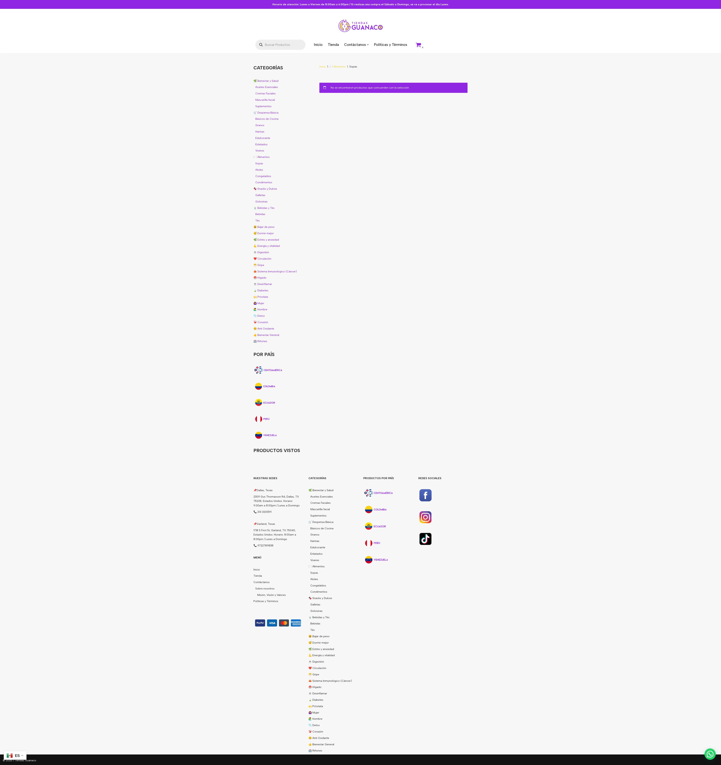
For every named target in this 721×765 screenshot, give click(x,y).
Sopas (259, 163)
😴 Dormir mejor (263, 233)
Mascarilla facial (265, 99)
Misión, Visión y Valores (271, 595)
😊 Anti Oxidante (263, 328)
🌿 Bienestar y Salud (265, 81)
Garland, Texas (266, 524)
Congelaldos (263, 176)
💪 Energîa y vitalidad (266, 246)
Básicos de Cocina (266, 118)
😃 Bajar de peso (264, 227)
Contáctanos (261, 582)
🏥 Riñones (260, 341)
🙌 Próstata (260, 296)
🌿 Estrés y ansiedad (266, 239)
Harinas (259, 131)
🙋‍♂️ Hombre (260, 309)
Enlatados (261, 144)
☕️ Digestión (261, 252)
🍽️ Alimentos (261, 157)
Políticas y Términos (390, 44)
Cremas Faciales (265, 93)
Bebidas (260, 214)
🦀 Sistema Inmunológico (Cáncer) (275, 271)
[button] (368, 45)
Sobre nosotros (265, 588)
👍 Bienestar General (266, 335)
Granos (259, 125)
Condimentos (263, 182)
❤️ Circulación (262, 258)
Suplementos (263, 106)
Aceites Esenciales (266, 87)
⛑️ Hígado (259, 277)
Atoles (259, 169)
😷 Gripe (258, 265)
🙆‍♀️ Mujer (258, 303)
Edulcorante (262, 138)
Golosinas (261, 201)
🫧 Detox (259, 315)
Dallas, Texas (265, 490)
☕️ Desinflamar (262, 284)
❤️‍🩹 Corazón (260, 322)
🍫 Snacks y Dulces (265, 188)
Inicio (318, 44)
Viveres (259, 150)
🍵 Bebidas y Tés (264, 208)
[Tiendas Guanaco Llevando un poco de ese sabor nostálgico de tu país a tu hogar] (361, 26)
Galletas (260, 195)
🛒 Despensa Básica (265, 112)
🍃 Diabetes (260, 290)
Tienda (333, 44)
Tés (257, 220)
